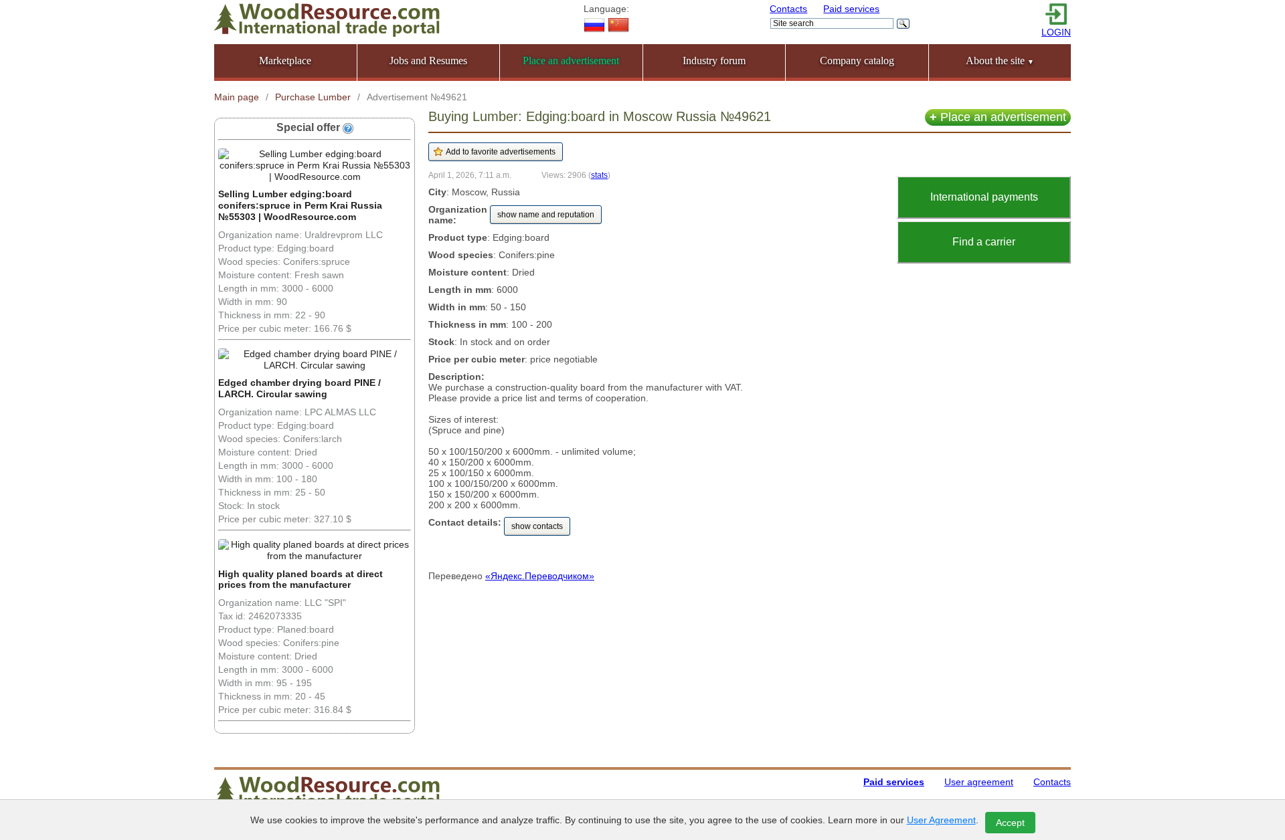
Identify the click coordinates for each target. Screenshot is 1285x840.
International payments (984, 197)
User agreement (978, 781)
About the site (1000, 60)
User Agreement (941, 820)
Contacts (788, 8)
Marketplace (285, 60)
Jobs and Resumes (428, 60)
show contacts (537, 526)
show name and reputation (545, 214)
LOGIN (1056, 32)
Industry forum (714, 60)
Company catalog (857, 60)
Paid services (851, 8)
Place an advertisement (998, 117)
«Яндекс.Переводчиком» (539, 575)
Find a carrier (983, 241)
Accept (1010, 822)
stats (599, 175)
